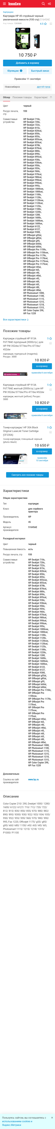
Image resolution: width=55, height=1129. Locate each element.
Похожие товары (22, 97)
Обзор (6, 97)
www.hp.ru (33, 779)
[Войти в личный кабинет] (49, 4)
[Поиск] (45, 3)
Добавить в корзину (27, 62)
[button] (27, 38)
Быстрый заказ (40, 70)
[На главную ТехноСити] (14, 3)
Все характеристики (15, 319)
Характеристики (43, 97)
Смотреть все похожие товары (27, 474)
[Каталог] (4, 4)
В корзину (42, 366)
